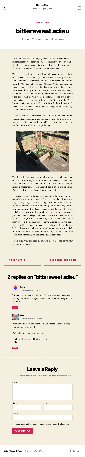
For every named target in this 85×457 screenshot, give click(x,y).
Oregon (39, 23)
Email (46, 403)
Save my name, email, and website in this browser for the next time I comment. (42, 424)
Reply (15, 307)
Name (15, 403)
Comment (16, 383)
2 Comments (59, 39)
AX (28, 39)
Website (15, 413)
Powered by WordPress (34, 451)
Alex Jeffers (42, 5)
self (47, 23)
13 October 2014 (41, 39)
